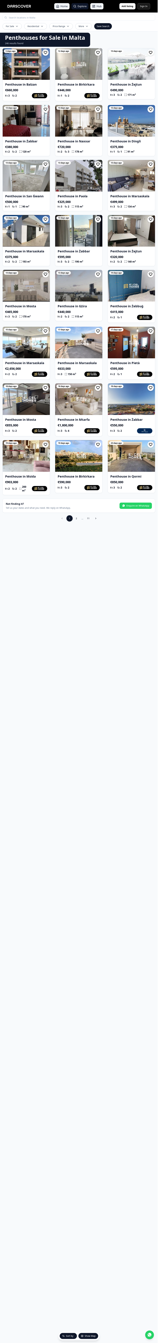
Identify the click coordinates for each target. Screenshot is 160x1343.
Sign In (144, 6)
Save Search (103, 26)
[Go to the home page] (19, 6)
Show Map (90, 1335)
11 (88, 518)
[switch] (45, 52)
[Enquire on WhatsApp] (149, 1334)
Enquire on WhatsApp (137, 505)
